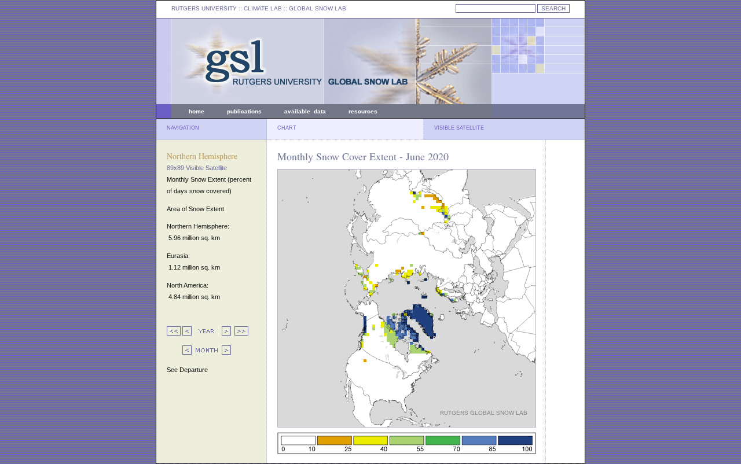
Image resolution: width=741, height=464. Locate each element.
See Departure (187, 369)
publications (244, 111)
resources (363, 111)
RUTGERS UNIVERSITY (204, 8)
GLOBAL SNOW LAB (317, 8)
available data (305, 111)
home (196, 111)
